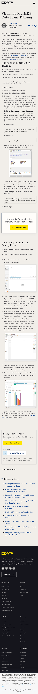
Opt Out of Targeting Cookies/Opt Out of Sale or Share (19, 690)
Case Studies (5, 655)
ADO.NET (4, 592)
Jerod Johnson (13, 23)
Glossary (4, 667)
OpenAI (22, 667)
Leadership (23, 633)
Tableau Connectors (7, 610)
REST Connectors (6, 601)
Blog (3, 658)
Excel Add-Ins (6, 604)
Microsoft (23, 661)
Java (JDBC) (5, 589)
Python (4, 595)
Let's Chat (7, 574)
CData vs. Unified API (8, 636)
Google (22, 658)
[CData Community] (13, 568)
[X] (6, 568)
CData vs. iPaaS (6, 633)
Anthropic (23, 652)
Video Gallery (5, 670)
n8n (21, 664)
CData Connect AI (15, 59)
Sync (21, 586)
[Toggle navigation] (33, 2)
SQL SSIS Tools (24, 592)
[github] (10, 568)
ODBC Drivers (5, 586)
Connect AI (23, 589)
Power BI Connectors (8, 607)
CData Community (7, 652)
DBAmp (22, 595)
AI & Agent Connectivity (8, 627)
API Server (4, 598)
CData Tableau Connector (18, 55)
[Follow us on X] (32, 26)
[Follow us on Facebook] (29, 26)
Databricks (23, 655)
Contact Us (23, 642)
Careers (22, 639)
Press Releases (24, 624)
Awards (22, 630)
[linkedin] (3, 568)
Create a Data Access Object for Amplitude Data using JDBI (17, 490)
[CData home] (9, 2)
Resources (4, 661)
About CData (24, 621)
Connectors (5, 621)
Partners (22, 636)
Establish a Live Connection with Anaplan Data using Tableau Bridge (20, 496)
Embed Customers (7, 630)
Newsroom (23, 627)
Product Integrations (7, 624)
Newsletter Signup (7, 664)
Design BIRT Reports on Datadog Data (19, 512)
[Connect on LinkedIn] (35, 26)
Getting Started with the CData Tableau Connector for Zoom (20, 485)
